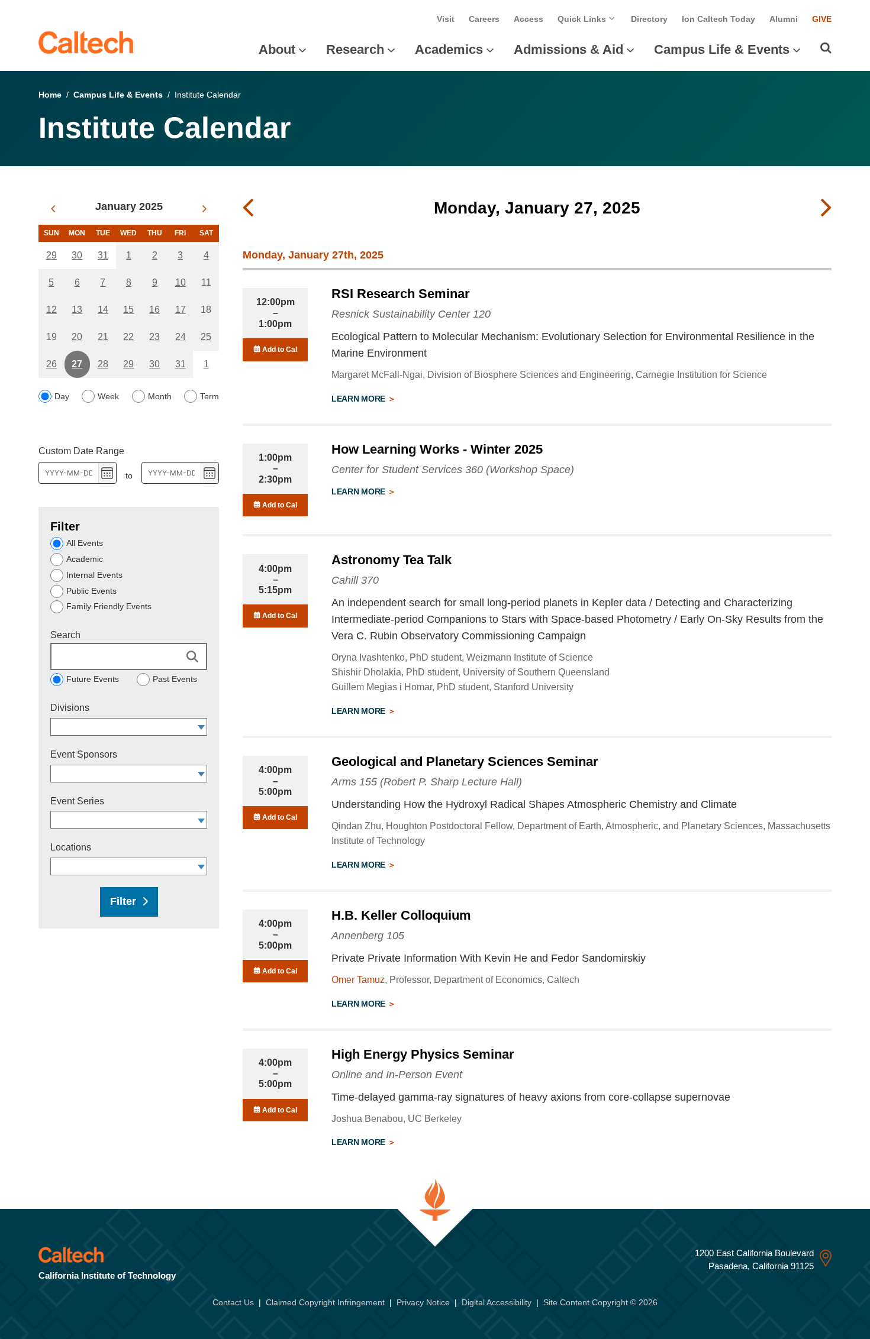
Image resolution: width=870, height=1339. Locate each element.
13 (77, 310)
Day (61, 396)
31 (103, 255)
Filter (123, 901)
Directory (649, 19)
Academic (84, 559)
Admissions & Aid (568, 49)
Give (822, 19)
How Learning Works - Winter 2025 (437, 449)
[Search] (826, 48)
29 (51, 255)
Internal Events (94, 575)
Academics (449, 49)
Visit (446, 19)
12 (51, 310)
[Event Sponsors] (201, 773)
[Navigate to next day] (826, 208)
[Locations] (201, 866)
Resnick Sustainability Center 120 (411, 314)
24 (180, 337)
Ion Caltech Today (718, 19)
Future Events (92, 679)
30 (77, 255)
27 (77, 364)
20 (77, 337)
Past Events (175, 679)
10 (180, 282)
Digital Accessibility (496, 1302)
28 (103, 364)
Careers (484, 19)
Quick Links (583, 19)
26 (51, 364)
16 (154, 310)
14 (103, 310)
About (277, 49)
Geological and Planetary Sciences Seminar (464, 761)
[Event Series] (201, 820)
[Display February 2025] (204, 209)
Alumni (783, 19)
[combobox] (123, 727)
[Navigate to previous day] (248, 208)
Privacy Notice (423, 1302)
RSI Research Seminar (400, 293)
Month (160, 396)
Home (50, 94)
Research (355, 49)
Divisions (69, 708)
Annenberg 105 (367, 936)
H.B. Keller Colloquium (401, 915)
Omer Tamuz (358, 980)
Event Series (77, 801)
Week (108, 396)
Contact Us (233, 1302)
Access (528, 19)
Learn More (359, 398)
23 (154, 337)
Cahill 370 (355, 580)
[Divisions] (201, 727)
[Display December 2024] (52, 209)
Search (65, 635)
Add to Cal (278, 349)
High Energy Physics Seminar (422, 1054)
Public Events (91, 591)
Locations (70, 847)
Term (209, 396)
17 (180, 310)
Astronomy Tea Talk (391, 559)
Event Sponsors (83, 754)
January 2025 (129, 206)
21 (103, 337)
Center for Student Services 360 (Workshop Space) (452, 470)
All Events (84, 543)
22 (128, 337)
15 (128, 310)
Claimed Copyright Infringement (325, 1302)
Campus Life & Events (722, 49)
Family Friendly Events (109, 606)
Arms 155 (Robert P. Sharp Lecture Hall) (426, 782)
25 (206, 337)
